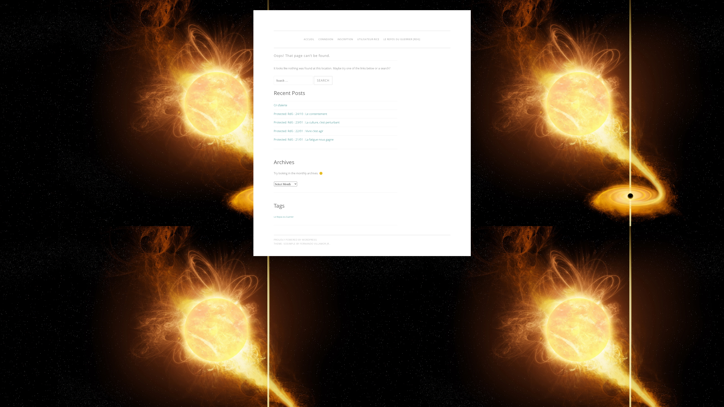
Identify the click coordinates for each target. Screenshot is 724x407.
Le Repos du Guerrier (284, 217)
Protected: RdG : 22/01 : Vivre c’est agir (298, 131)
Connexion (325, 39)
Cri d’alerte (280, 105)
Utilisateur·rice (368, 39)
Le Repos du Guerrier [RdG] (401, 39)
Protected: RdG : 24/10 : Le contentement (300, 114)
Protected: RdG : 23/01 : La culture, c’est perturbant (307, 122)
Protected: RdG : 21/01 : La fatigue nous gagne (304, 139)
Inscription (345, 39)
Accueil (309, 39)
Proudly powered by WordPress (295, 239)
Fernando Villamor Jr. (315, 243)
